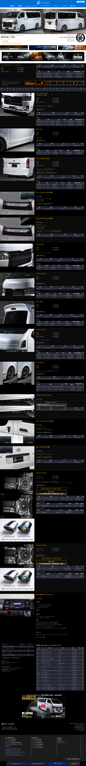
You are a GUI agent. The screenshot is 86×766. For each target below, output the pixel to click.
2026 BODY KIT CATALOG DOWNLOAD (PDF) (15, 752)
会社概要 (59, 737)
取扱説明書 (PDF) (41, 109)
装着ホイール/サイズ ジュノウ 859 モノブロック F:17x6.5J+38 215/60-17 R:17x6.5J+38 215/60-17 (67, 38)
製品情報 (12, 5)
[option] (8, 56)
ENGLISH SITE (81, 1)
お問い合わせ (73, 5)
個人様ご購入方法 (17, 763)
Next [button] (85, 56)
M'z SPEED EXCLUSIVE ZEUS (8, 35)
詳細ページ (38, 630)
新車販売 (20, 5)
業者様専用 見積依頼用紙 (38, 763)
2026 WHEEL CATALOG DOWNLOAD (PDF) (15, 755)
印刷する (75, 763)
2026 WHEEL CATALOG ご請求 (12, 753)
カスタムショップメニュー (32, 5)
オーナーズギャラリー (46, 5)
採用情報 (59, 739)
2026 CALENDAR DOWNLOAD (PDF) (13, 748)
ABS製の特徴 (39, 231)
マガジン (56, 5)
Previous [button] (0, 56)
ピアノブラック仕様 (48, 231)
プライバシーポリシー (62, 742)
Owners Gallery (59, 764)
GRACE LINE (17, 35)
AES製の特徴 (39, 203)
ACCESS (8, 745)
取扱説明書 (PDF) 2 (52, 172)
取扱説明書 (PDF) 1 (42, 172)
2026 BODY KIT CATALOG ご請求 (13, 750)
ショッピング (64, 5)
